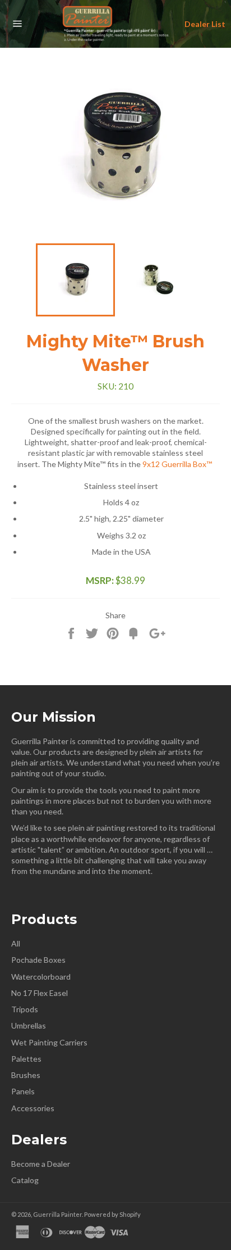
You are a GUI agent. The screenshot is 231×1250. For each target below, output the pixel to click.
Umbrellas (28, 1025)
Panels (23, 1091)
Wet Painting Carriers (49, 1042)
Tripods (24, 1009)
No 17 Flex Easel (39, 993)
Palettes (26, 1058)
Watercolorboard (41, 976)
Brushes (25, 1075)
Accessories (32, 1108)
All (15, 943)
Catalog (25, 1180)
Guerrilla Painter (57, 1214)
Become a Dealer (40, 1164)
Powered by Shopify (112, 1214)
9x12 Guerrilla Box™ (178, 464)
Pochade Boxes (38, 959)
